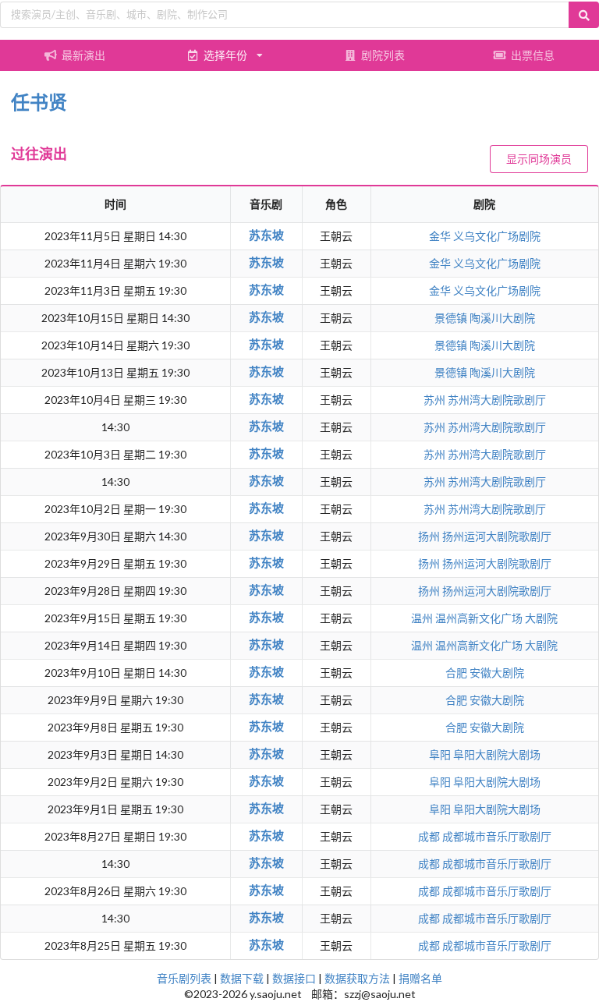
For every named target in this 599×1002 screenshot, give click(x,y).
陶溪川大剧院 (502, 317)
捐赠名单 (420, 978)
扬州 (430, 536)
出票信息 (533, 55)
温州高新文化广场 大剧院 (496, 618)
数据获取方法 (357, 978)
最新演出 (83, 55)
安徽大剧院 (497, 672)
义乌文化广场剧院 (497, 236)
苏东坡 (266, 235)
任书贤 (39, 101)
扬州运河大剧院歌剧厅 (496, 536)
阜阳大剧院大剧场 (497, 754)
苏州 (436, 399)
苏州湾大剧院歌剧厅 (497, 399)
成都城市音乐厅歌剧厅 (496, 836)
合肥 (457, 672)
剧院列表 (383, 55)
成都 (430, 836)
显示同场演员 (539, 158)
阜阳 (441, 754)
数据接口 (294, 978)
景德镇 (452, 317)
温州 (423, 618)
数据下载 (242, 978)
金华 (441, 236)
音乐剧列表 (184, 978)
